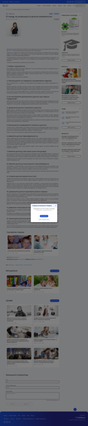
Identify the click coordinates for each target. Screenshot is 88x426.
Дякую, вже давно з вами (44, 219)
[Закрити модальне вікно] (55, 205)
